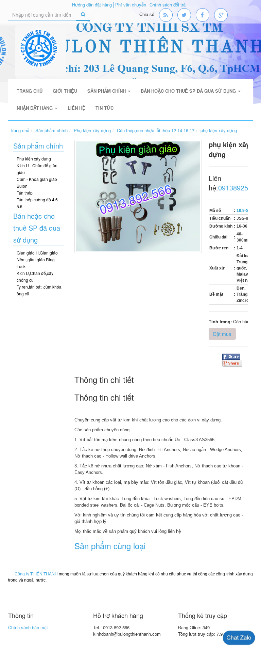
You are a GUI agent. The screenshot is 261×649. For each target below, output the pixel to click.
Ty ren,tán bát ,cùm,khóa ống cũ (39, 290)
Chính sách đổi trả (168, 4)
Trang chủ (29, 91)
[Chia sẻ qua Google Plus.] (232, 362)
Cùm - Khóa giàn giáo (37, 179)
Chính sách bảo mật (28, 627)
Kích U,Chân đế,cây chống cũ (35, 276)
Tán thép (25, 193)
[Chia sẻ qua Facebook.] (231, 356)
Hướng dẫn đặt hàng (92, 4)
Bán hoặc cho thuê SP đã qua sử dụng (189, 91)
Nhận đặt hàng (35, 108)
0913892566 (237, 187)
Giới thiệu (65, 91)
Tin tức (104, 108)
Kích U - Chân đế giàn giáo (37, 169)
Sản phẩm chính (107, 91)
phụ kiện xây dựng (219, 130)
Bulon (22, 186)
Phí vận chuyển (130, 4)
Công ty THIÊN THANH (36, 574)
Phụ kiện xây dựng (92, 130)
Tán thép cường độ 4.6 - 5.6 (38, 203)
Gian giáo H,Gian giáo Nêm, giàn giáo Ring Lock (37, 259)
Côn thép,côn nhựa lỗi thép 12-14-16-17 (155, 130)
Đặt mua (222, 333)
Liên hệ (76, 108)
